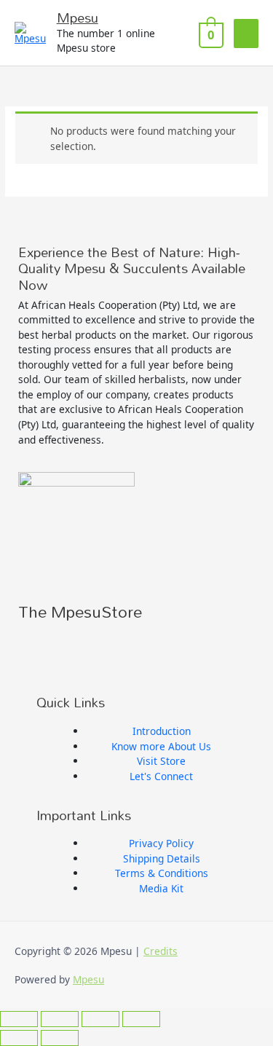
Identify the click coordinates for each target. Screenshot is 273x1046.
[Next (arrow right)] (60, 1038)
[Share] (100, 1019)
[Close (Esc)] (141, 1019)
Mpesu (77, 17)
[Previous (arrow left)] (19, 1038)
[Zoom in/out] (19, 1019)
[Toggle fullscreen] (60, 1019)
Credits (160, 951)
